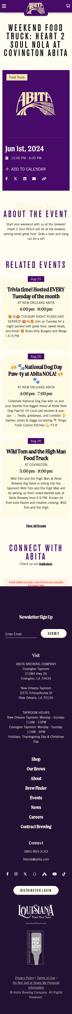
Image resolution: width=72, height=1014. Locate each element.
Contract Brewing (36, 826)
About (36, 778)
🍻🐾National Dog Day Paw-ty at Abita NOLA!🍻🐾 (36, 373)
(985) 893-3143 (36, 851)
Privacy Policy (24, 978)
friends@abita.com (36, 859)
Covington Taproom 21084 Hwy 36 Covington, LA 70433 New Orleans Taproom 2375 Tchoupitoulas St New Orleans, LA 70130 (36, 684)
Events (36, 797)
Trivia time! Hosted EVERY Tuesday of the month (36, 292)
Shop (36, 759)
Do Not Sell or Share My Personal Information (36, 985)
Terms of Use (46, 978)
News (36, 807)
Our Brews (36, 768)
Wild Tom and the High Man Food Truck (36, 454)
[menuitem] (36, 9)
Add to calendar (28, 170)
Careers (36, 817)
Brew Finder (36, 788)
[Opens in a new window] (36, 914)
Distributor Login (36, 891)
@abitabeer (45, 564)
